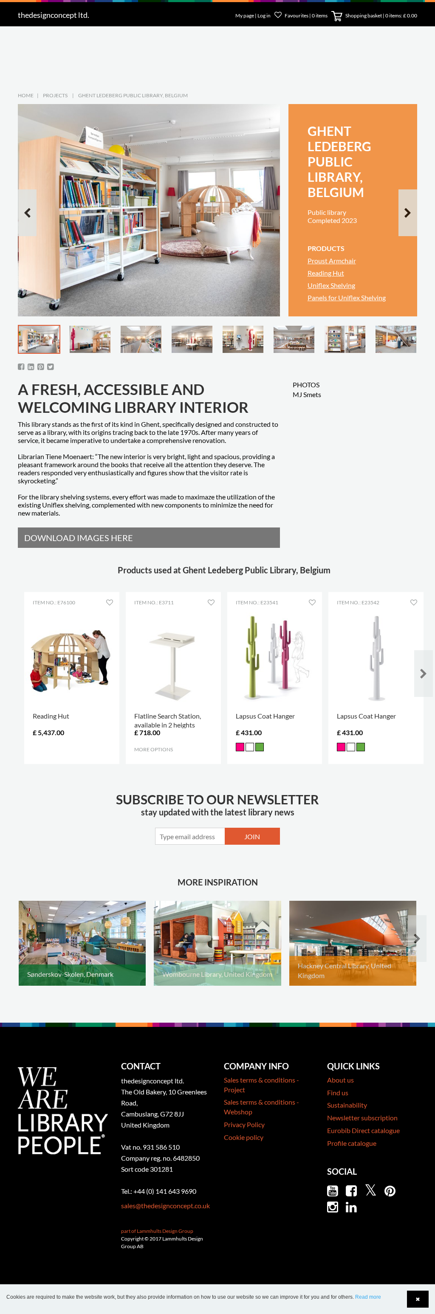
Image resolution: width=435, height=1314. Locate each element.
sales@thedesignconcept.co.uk (165, 1205)
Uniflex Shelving (331, 285)
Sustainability (347, 1105)
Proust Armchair (332, 261)
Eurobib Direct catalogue (363, 1130)
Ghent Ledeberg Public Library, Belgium (133, 95)
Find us (337, 1092)
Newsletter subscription (362, 1118)
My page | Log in (253, 15)
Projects (55, 95)
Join (252, 836)
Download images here (78, 538)
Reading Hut (326, 273)
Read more (368, 1297)
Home (26, 95)
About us (340, 1080)
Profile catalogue (351, 1143)
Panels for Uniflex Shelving (347, 297)
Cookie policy (243, 1137)
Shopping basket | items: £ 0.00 (381, 15)
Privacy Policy (244, 1124)
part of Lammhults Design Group (157, 1231)
